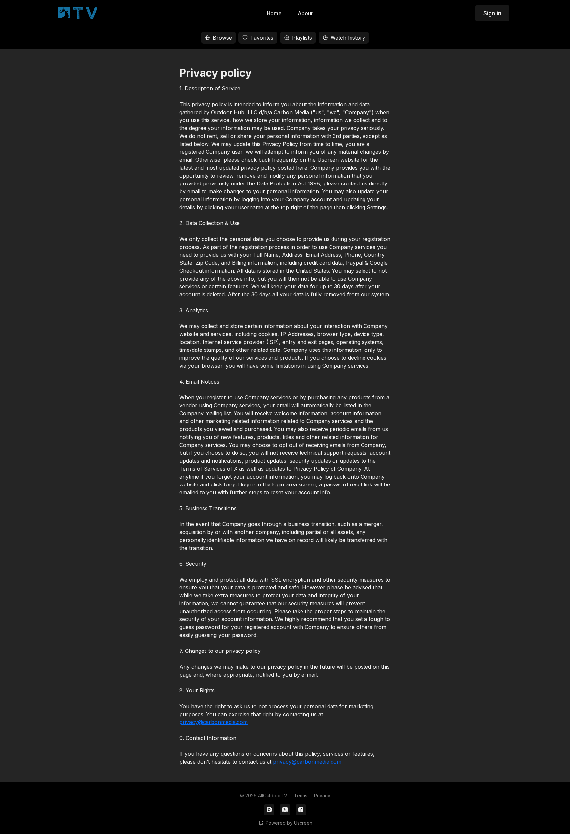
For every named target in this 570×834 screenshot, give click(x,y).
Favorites (261, 37)
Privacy (322, 795)
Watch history (348, 37)
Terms (300, 795)
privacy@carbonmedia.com (213, 722)
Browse (222, 37)
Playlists (302, 37)
